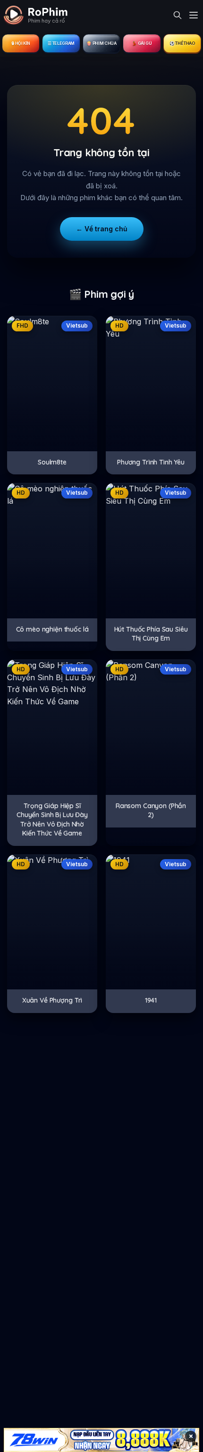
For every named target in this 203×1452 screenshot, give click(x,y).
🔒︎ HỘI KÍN (20, 43)
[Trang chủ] (36, 15)
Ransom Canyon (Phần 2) (151, 810)
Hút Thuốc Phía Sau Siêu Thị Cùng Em (151, 634)
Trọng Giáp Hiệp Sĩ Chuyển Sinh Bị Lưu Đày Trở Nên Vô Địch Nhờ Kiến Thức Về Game (52, 820)
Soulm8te (52, 462)
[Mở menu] (193, 15)
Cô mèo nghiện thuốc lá (52, 629)
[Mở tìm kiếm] (177, 15)
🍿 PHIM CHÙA (101, 43)
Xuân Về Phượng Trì (52, 1000)
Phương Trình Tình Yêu (151, 462)
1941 (151, 1000)
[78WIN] (101, 1440)
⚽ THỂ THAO (182, 43)
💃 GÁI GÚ (142, 43)
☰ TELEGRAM (61, 43)
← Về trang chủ (101, 229)
